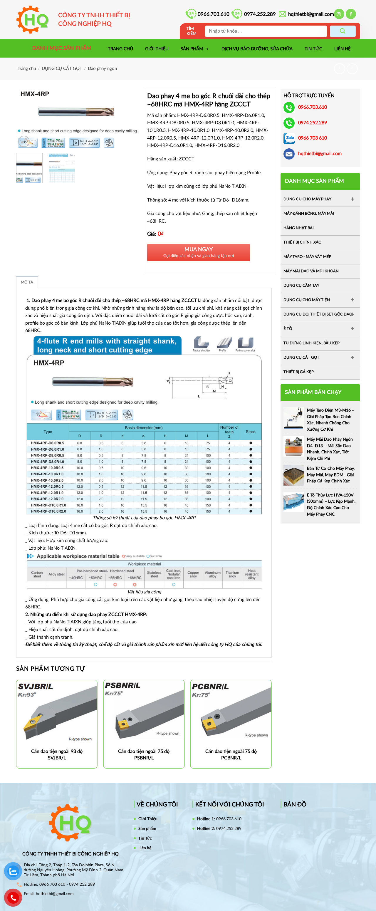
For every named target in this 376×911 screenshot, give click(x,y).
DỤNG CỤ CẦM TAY (301, 286)
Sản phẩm (147, 829)
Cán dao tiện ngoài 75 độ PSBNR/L (143, 754)
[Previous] (26, 119)
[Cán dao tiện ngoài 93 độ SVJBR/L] (56, 711)
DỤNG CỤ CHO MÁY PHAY (307, 199)
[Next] (129, 119)
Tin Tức (145, 838)
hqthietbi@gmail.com (311, 14)
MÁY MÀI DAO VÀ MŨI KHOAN (311, 271)
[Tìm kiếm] (343, 31)
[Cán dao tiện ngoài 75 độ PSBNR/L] (143, 709)
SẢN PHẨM (192, 49)
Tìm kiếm (192, 31)
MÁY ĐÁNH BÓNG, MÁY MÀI (308, 214)
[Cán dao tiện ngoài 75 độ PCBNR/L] (231, 709)
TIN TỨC (313, 49)
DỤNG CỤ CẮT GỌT (62, 68)
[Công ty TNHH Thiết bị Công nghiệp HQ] (35, 19)
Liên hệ (144, 848)
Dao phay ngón (102, 68)
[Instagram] (339, 14)
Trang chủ (27, 68)
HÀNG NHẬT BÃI (298, 228)
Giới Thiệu (147, 819)
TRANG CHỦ (120, 49)
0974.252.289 (260, 14)
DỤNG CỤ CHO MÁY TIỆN (306, 300)
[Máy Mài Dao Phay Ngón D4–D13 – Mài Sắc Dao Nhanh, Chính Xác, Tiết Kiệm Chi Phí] (293, 446)
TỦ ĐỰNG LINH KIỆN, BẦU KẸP (311, 343)
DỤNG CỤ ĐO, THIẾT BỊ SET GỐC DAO (317, 314)
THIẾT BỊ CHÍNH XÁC (302, 242)
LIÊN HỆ (342, 49)
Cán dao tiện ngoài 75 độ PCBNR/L (231, 754)
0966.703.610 (213, 14)
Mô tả (27, 282)
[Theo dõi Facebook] (351, 14)
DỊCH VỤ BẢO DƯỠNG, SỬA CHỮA (257, 49)
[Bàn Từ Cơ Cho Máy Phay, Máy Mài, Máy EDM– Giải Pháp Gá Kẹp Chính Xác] (293, 475)
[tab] (27, 282)
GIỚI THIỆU (157, 49)
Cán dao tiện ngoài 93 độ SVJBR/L (57, 754)
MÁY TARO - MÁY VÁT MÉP (307, 257)
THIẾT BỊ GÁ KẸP (298, 372)
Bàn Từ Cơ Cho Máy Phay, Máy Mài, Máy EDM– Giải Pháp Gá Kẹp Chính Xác (331, 475)
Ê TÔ (287, 329)
